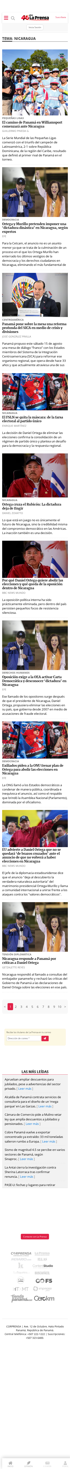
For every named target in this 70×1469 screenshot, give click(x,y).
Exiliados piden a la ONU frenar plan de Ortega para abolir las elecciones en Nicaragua (32, 769)
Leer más (24, 1088)
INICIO (10, 1466)
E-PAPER (47, 1466)
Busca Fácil (43, 1273)
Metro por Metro (21, 1290)
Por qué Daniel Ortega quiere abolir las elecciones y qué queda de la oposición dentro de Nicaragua (32, 584)
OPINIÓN (28, 1466)
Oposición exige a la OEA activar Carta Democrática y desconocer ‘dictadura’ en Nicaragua (34, 681)
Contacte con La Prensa (35, 1236)
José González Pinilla (16, 336)
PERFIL (65, 1466)
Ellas (43, 1260)
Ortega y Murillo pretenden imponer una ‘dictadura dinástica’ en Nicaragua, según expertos (35, 228)
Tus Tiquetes (21, 1273)
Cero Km (44, 1298)
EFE (4, 236)
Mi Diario (22, 1260)
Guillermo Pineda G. (15, 131)
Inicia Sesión (35, 27)
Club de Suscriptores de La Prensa (21, 1281)
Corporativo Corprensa (22, 1255)
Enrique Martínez (14, 425)
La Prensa (43, 1255)
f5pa (44, 1281)
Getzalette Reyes (13, 967)
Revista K (21, 1266)
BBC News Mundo (13, 592)
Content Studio (43, 1266)
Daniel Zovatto (12, 513)
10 (59, 1007)
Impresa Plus (43, 1290)
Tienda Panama (22, 1299)
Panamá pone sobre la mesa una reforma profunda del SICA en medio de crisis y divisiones (34, 328)
